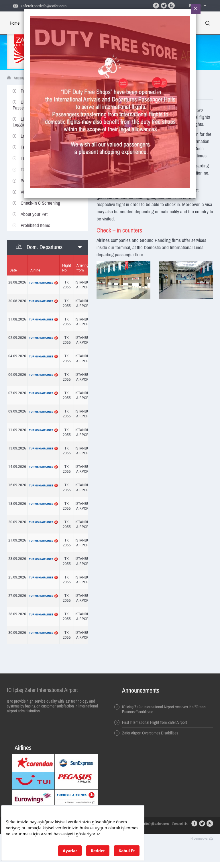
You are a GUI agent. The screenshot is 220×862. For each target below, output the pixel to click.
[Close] (196, 9)
